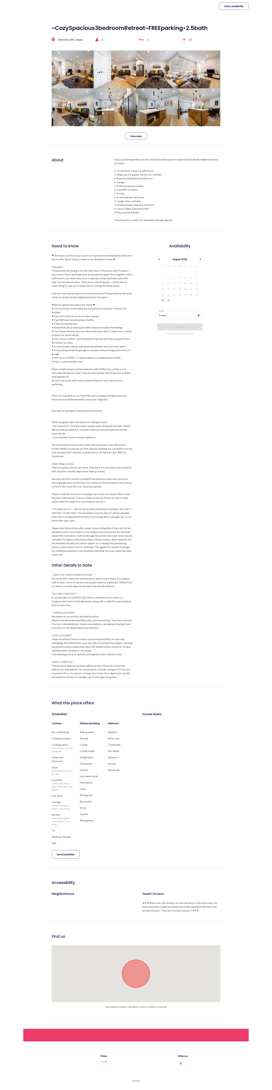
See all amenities (65, 854)
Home (104, 1062)
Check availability (234, 6)
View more (136, 136)
